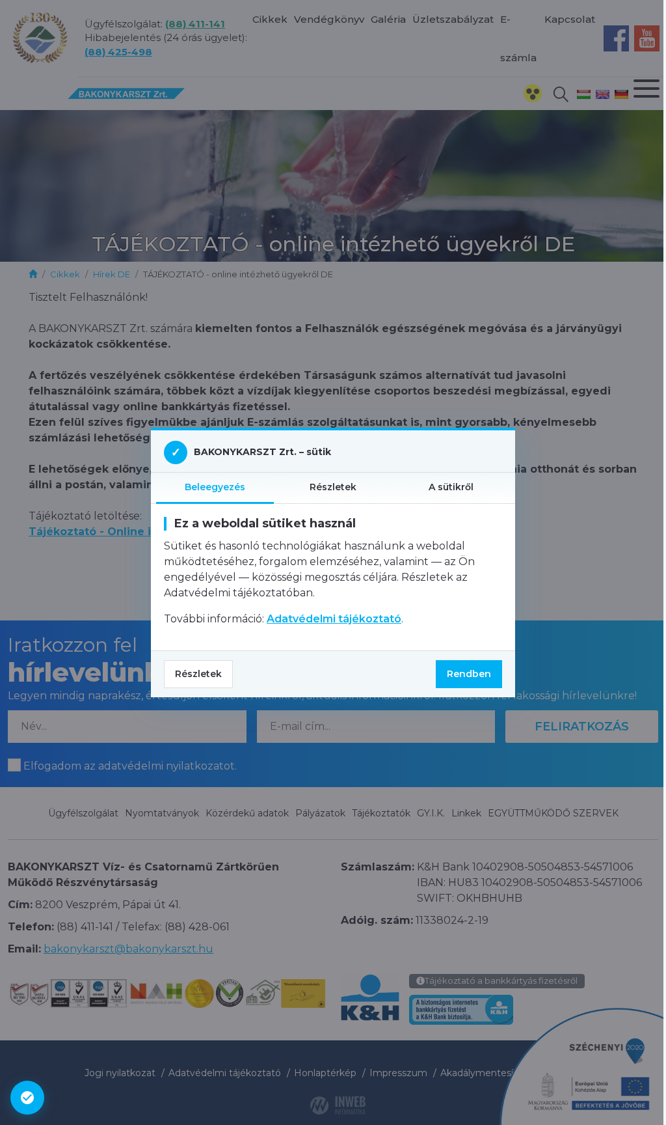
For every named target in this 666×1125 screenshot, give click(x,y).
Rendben (469, 674)
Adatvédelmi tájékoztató (334, 619)
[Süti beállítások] (27, 1098)
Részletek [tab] (333, 487)
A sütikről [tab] (451, 487)
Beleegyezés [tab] (215, 487)
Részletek (198, 674)
